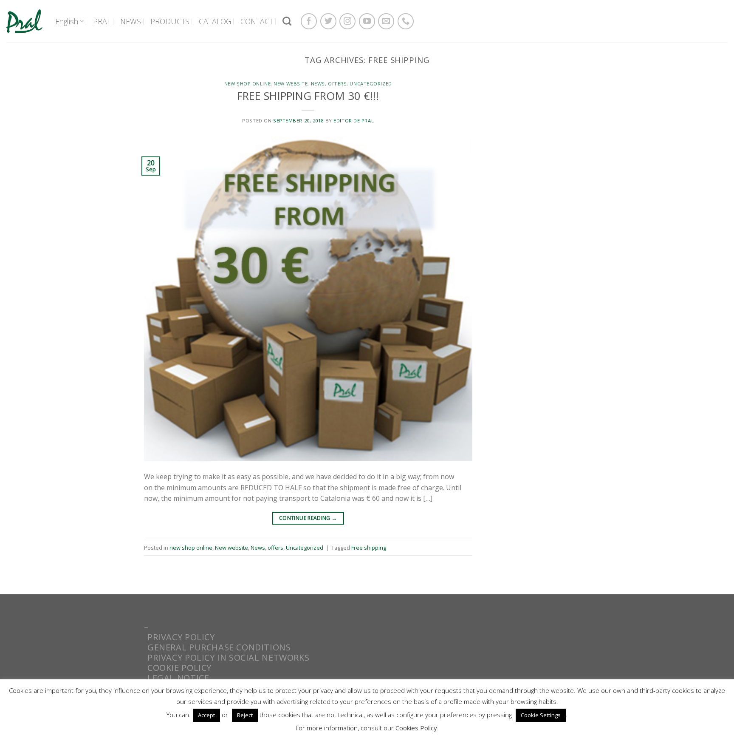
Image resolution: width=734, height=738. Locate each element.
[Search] (286, 21)
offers (337, 83)
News (318, 83)
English (66, 21)
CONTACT (256, 21)
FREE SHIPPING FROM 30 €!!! (308, 95)
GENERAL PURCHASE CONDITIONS (219, 647)
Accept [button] (206, 715)
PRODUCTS (169, 21)
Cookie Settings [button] (541, 715)
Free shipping (368, 547)
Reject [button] (245, 715)
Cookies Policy (416, 728)
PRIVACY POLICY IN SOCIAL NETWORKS (228, 657)
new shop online (247, 83)
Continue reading (308, 518)
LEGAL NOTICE (178, 678)
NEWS (130, 21)
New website (291, 83)
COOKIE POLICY (179, 667)
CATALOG (215, 21)
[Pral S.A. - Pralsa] (24, 21)
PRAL (102, 21)
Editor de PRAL (353, 120)
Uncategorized (371, 83)
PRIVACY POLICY (181, 637)
